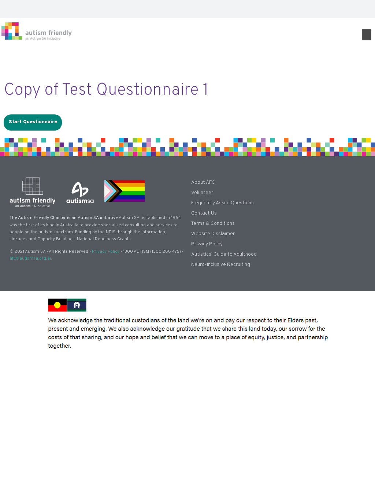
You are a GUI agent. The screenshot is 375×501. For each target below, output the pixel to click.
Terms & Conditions (213, 223)
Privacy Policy (105, 252)
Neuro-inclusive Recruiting (220, 265)
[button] (366, 9)
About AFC (203, 182)
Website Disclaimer (213, 234)
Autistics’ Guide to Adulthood (224, 254)
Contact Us (204, 213)
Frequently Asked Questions (222, 203)
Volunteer (202, 193)
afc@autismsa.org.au (31, 259)
